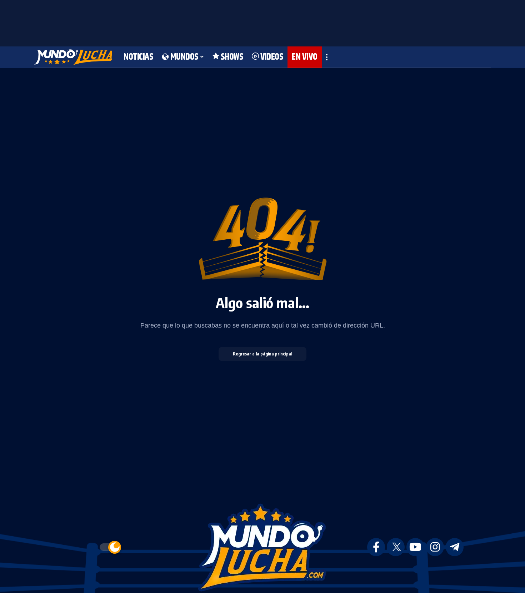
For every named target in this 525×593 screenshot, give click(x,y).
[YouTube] (415, 547)
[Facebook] (376, 547)
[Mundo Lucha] (73, 57)
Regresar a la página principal (262, 354)
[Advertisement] (262, 21)
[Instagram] (435, 547)
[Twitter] (396, 547)
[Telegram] (455, 547)
